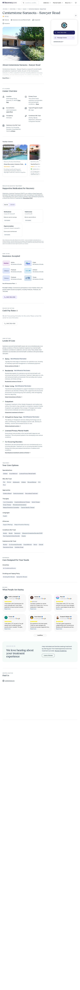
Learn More (9, 112)
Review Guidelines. (61, 651)
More (37, 104)
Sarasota (24, 9)
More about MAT (28, 198)
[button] (12, 216)
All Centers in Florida (16, 264)
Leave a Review (48, 655)
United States (12, 9)
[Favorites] (76, 2)
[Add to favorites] (76, 15)
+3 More (12, 131)
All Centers (5, 9)
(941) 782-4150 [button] (10, 297)
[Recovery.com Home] (10, 3)
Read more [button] (7, 609)
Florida (19, 9)
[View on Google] (6, 597)
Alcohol (12, 204)
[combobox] (30, 3)
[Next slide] (40, 160)
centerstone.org (58, 41)
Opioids (6, 204)
